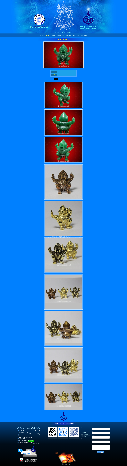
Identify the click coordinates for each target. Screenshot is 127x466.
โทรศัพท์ (93, 435)
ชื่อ (92, 431)
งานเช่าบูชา (52, 35)
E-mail (93, 439)
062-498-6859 (29, 437)
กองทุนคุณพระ (76, 35)
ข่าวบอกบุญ (68, 35)
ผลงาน (47, 35)
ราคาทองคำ (84, 440)
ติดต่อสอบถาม (84, 35)
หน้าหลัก (42, 35)
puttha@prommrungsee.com (25, 442)
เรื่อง (93, 427)
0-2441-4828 (22, 437)
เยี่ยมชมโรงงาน (60, 35)
